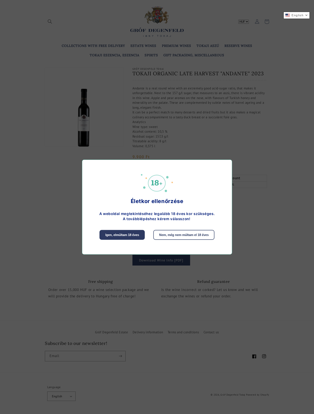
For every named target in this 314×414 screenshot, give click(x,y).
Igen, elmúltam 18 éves (122, 235)
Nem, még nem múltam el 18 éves (184, 235)
